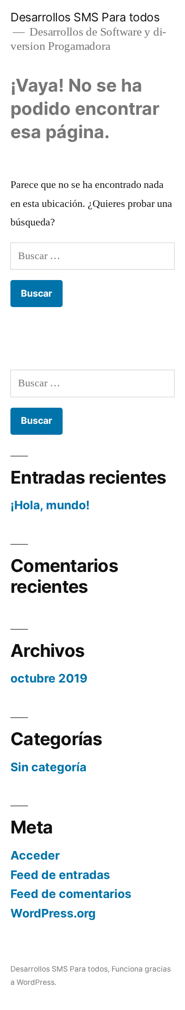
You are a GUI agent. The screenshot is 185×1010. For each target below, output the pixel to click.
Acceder (35, 855)
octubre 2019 (48, 678)
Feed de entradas (60, 875)
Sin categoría (48, 767)
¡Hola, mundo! (50, 505)
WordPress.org (53, 913)
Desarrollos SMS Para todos (84, 17)
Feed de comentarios (70, 894)
